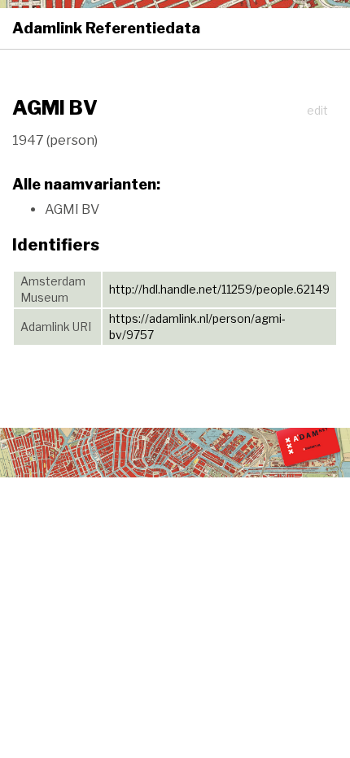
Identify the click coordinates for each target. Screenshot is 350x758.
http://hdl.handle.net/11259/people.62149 (219, 289)
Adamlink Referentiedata (106, 28)
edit (317, 110)
